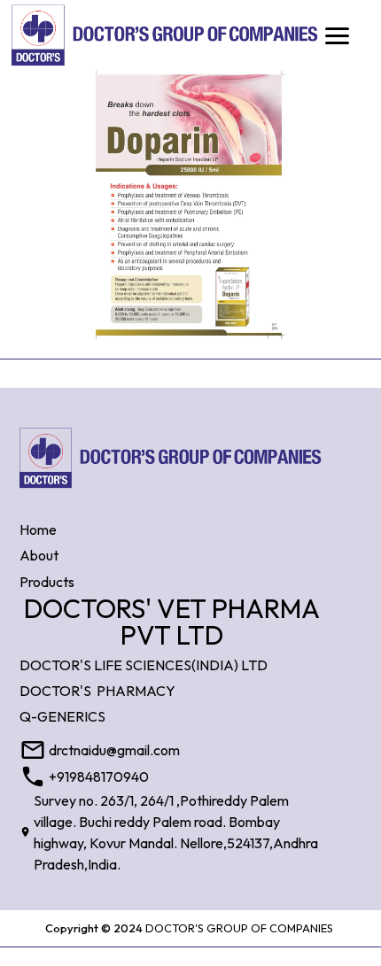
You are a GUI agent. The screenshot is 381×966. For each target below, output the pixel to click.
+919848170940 (99, 776)
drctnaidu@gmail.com (114, 750)
